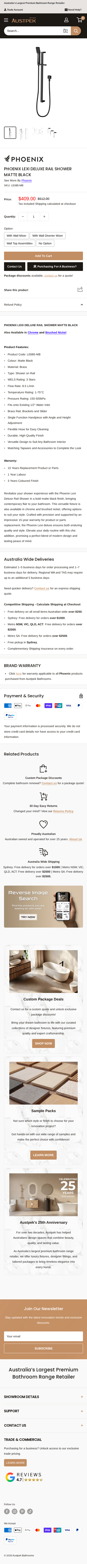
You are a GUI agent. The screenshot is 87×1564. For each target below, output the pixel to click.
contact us (50, 275)
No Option (45, 243)
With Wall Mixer (16, 235)
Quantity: (10, 216)
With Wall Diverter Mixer (47, 235)
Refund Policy (13, 304)
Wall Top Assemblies (20, 243)
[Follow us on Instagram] (14, 1511)
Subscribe (44, 1348)
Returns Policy (63, 811)
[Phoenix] (24, 154)
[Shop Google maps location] (24, 1473)
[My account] (66, 20)
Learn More (15, 1462)
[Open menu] (6, 20)
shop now (43, 1043)
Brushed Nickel (55, 332)
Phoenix (26, 180)
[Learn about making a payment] (43, 711)
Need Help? (75, 9)
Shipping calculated (47, 203)
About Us (75, 839)
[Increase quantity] (44, 216)
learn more (43, 1155)
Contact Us (14, 266)
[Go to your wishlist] (72, 19)
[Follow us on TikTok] (30, 1511)
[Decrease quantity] (23, 216)
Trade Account (15, 9)
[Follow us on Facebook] (7, 1511)
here (19, 673)
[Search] (76, 30)
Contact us (38, 3)
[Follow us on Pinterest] (22, 1511)
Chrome (33, 332)
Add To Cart (43, 256)
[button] (79, 19)
